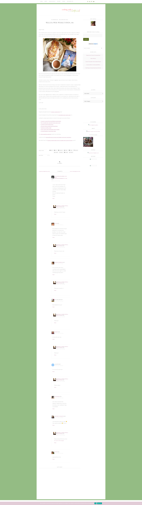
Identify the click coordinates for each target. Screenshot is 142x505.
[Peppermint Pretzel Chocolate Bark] (88, 142)
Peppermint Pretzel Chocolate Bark (93, 55)
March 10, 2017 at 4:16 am (59, 453)
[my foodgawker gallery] (93, 125)
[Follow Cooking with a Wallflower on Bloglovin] (93, 44)
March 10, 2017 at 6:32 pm (59, 333)
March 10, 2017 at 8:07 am (59, 365)
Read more (99, 503)
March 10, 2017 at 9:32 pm (59, 301)
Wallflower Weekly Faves (63, 19)
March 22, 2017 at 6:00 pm (60, 381)
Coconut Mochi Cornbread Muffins (93, 64)
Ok (95, 503)
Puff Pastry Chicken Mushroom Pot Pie (93, 67)
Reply (54, 198)
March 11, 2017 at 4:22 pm (59, 263)
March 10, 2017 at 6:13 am (59, 397)
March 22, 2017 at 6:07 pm (60, 284)
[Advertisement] (91, 79)
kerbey (56, 331)
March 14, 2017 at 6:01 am (59, 224)
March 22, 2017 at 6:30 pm (60, 247)
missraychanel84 (59, 262)
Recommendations (54, 19)
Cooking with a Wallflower (71, 10)
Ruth (56, 451)
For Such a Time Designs (59, 440)
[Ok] (140, 503)
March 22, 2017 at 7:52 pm (60, 208)
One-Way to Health (59, 416)
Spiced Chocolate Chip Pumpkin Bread (93, 61)
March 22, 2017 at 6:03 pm (60, 349)
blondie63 (57, 396)
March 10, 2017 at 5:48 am (59, 417)
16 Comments (59, 163)
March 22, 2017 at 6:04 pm (60, 316)
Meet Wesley (93, 58)
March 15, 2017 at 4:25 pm (56, 180)
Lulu (56, 223)
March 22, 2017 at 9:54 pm (60, 435)
